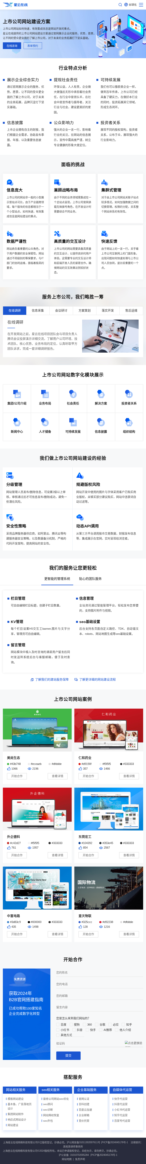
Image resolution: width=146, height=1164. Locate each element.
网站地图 (67, 1159)
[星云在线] (15, 5)
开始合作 (17, 776)
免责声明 (80, 1159)
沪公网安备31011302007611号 (83, 1142)
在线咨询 (12, 45)
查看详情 (57, 776)
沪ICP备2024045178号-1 (114, 1142)
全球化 (133, 4)
